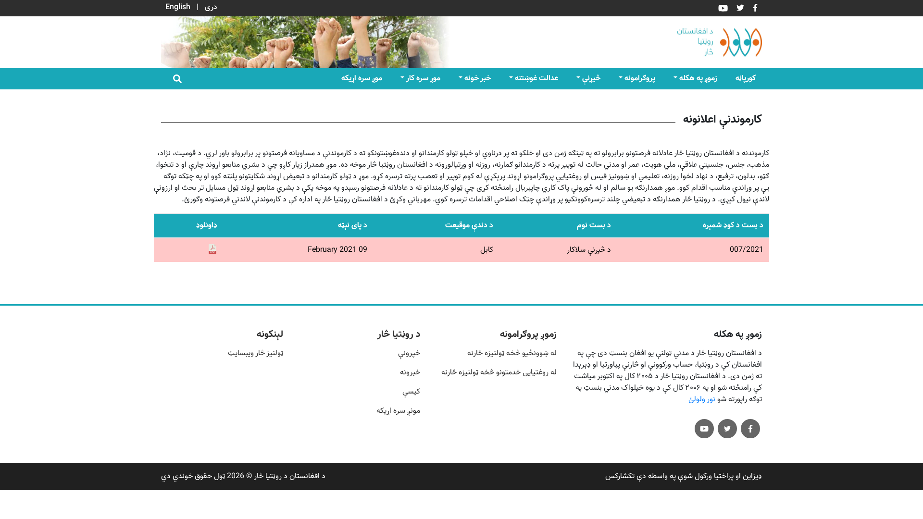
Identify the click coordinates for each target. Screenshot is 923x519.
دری (211, 7)
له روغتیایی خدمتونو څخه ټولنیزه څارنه (499, 373)
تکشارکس (620, 476)
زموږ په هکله (698, 79)
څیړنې (591, 79)
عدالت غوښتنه (536, 79)
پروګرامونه (639, 79)
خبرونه (410, 373)
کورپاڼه (746, 79)
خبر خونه (477, 79)
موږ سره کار (423, 79)
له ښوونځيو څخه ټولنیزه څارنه (512, 353)
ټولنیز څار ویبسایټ (255, 353)
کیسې (411, 392)
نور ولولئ (701, 400)
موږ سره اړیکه (361, 79)
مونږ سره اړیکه (398, 411)
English (177, 7)
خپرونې (409, 353)
